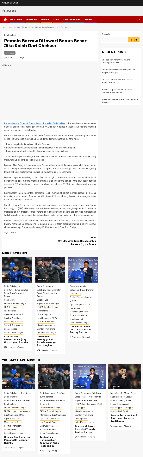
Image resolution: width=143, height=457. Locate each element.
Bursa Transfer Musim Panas (14, 294)
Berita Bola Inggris (12, 286)
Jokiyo (21, 58)
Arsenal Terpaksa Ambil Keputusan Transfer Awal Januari (123, 418)
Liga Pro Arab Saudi (13, 318)
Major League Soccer (13, 322)
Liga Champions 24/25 (14, 314)
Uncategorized (10, 329)
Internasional (10, 311)
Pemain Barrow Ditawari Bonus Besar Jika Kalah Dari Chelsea (34, 123)
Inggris (45, 19)
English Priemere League (15, 303)
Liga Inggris (75, 308)
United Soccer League (13, 332)
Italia (56, 19)
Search (106, 34)
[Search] (139, 19)
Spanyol (89, 19)
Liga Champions (71, 19)
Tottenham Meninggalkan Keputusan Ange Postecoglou (46, 341)
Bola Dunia (16, 19)
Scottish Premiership (13, 325)
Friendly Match (125, 400)
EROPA (7, 307)
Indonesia (31, 19)
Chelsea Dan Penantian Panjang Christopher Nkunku (16, 339)
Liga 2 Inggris (116, 408)
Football (47, 307)
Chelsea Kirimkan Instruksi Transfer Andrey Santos (80, 329)
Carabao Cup (10, 35)
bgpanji (21, 347)
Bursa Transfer (21, 290)
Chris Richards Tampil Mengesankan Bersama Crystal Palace (77, 241)
